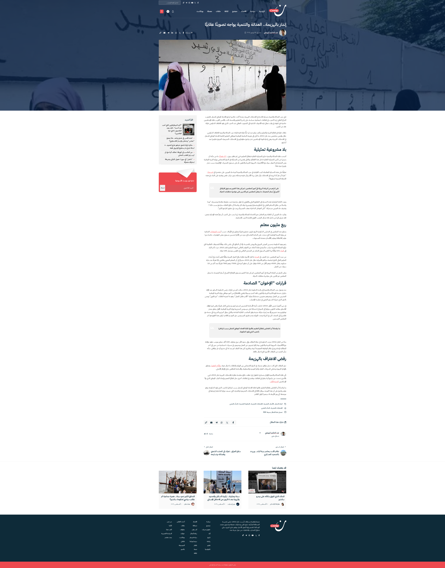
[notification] (173, 11)
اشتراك (162, 188)
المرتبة (257, 257)
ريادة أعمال (193, 533)
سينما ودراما (193, 541)
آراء (209, 533)
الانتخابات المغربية (256, 404)
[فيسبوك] (207, 434)
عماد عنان (187, 504)
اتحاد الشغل (278, 404)
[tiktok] (243, 535)
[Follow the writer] (260, 433)
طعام (195, 545)
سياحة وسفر (193, 537)
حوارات (183, 533)
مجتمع (234, 11)
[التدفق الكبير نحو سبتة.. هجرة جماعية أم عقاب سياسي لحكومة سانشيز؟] (178, 482)
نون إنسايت (231, 504)
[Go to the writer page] (283, 434)
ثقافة (226, 11)
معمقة (209, 11)
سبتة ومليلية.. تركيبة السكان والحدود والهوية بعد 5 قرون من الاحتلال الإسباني (223, 498)
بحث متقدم (168, 537)
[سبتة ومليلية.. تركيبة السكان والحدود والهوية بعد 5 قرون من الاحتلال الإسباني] (223, 482)
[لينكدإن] (205, 434)
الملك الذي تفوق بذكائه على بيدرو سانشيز (270, 498)
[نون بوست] (277, 11)
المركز (282, 250)
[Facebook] (198, 3)
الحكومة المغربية (244, 404)
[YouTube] (192, 3)
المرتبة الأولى (274, 381)
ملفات (218, 11)
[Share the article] (183, 32)
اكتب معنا (169, 529)
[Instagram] (189, 3)
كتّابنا (170, 526)
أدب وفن (194, 529)
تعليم (208, 545)
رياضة (208, 541)
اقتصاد (243, 11)
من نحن (169, 522)
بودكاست (200, 11)
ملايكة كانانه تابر (275, 504)
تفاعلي (183, 541)
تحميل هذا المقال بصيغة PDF (272, 412)
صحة (195, 549)
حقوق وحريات (206, 529)
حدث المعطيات (215, 231)
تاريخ (208, 537)
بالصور (183, 549)
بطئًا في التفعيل (216, 365)
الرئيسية (262, 11)
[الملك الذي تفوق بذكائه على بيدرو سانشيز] (267, 482)
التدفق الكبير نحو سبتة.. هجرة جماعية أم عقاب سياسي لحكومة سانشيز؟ (178, 498)
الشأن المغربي (233, 404)
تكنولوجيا (207, 549)
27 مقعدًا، (222, 156)
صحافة (195, 526)
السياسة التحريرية (166, 533)
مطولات (182, 529)
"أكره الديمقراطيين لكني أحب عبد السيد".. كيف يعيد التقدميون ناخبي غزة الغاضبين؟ (172, 129)
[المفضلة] (162, 11)
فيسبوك (210, 172)
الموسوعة (182, 545)
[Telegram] (186, 3)
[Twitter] (195, 3)
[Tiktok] (183, 3)
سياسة (252, 11)
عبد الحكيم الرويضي (271, 33)
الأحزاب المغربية (269, 404)
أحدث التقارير (181, 522)
